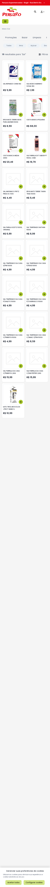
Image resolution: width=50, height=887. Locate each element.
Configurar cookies (34, 882)
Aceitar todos (13, 882)
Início (4, 29)
